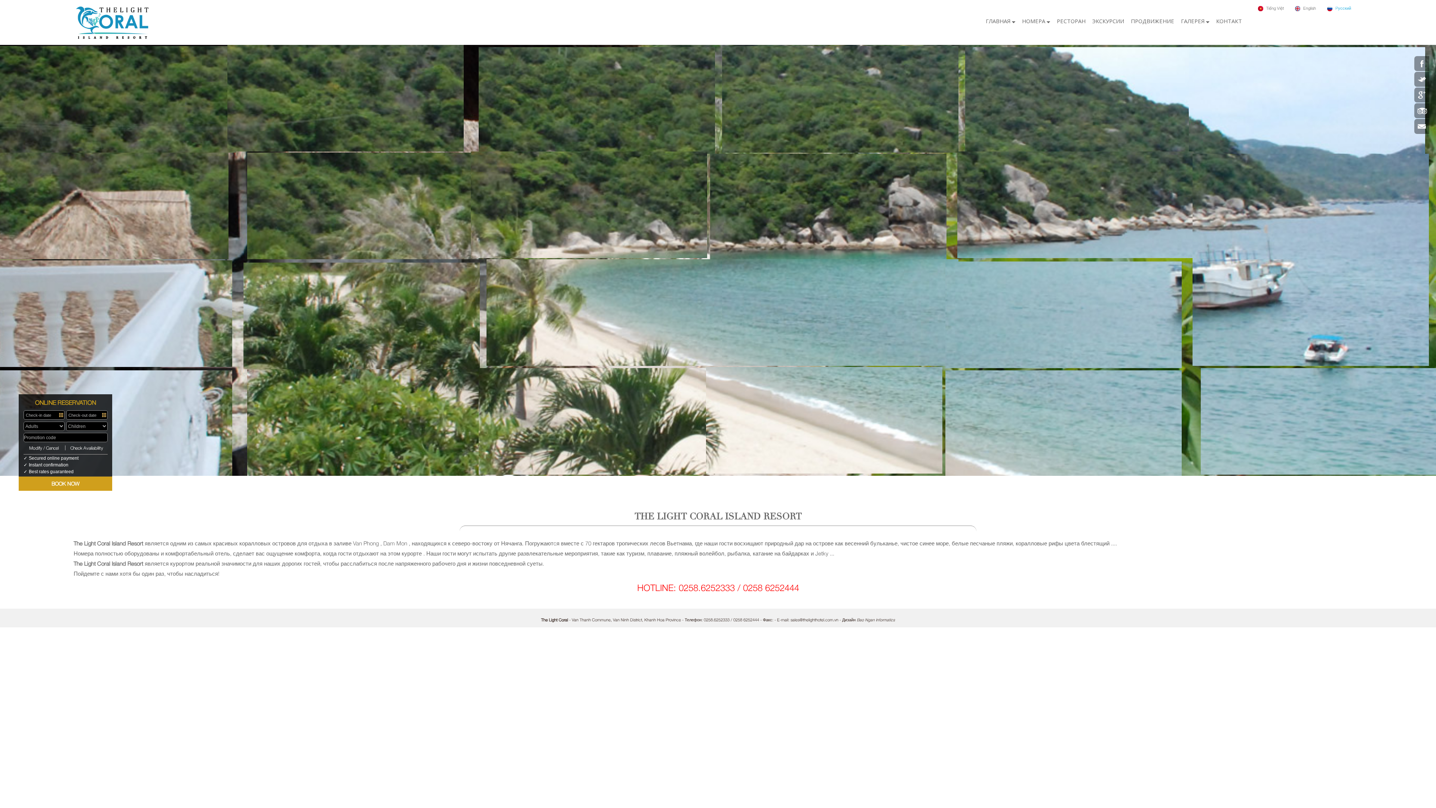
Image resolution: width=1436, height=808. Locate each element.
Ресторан (1071, 21)
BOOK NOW (66, 483)
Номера (1034, 21)
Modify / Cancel (44, 448)
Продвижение (1152, 21)
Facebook (1421, 63)
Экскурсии (1108, 21)
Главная (999, 21)
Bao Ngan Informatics (876, 619)
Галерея (1193, 21)
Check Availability (86, 448)
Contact (1421, 126)
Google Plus (1421, 95)
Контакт (1229, 21)
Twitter (1421, 79)
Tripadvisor (1421, 110)
